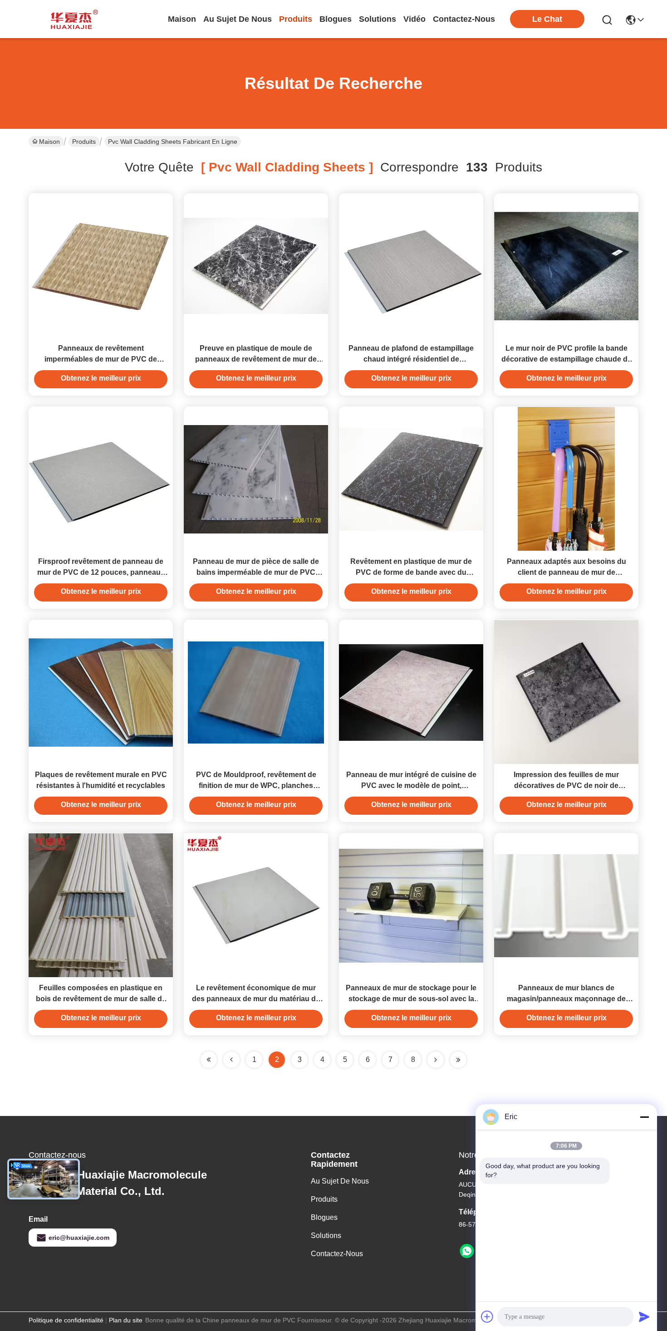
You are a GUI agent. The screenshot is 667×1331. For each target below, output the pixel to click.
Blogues (324, 1217)
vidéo (414, 19)
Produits (84, 141)
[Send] (644, 1316)
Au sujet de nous (340, 1181)
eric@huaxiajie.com (79, 1237)
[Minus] (644, 1116)
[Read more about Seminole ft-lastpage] (458, 1060)
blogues (335, 19)
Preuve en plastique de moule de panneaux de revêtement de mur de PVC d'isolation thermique (256, 359)
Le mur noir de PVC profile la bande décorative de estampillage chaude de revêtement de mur (566, 359)
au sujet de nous (237, 19)
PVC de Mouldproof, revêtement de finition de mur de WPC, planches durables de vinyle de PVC (256, 785)
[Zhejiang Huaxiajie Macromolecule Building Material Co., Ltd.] (72, 19)
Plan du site (125, 1320)
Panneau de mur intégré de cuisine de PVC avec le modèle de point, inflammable (411, 785)
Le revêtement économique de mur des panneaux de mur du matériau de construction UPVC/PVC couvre (256, 998)
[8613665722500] (467, 1251)
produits (295, 19)
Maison (182, 19)
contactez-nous (464, 19)
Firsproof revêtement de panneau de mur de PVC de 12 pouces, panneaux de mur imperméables (101, 572)
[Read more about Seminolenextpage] (435, 1060)
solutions (377, 19)
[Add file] (487, 1316)
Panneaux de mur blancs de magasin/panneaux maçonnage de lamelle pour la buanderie (566, 998)
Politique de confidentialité (66, 1320)
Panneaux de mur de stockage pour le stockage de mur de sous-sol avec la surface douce (411, 998)
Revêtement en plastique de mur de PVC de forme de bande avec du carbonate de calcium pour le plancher (411, 572)
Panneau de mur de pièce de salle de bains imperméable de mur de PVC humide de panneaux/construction (256, 572)
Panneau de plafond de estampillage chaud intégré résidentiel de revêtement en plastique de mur (411, 359)
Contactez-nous (337, 1254)
